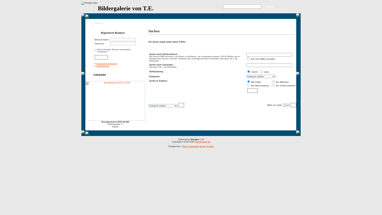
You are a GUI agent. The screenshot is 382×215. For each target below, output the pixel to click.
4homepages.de (202, 142)
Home (91, 23)
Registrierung (102, 66)
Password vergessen (106, 64)
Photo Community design (194, 146)
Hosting (210, 146)
